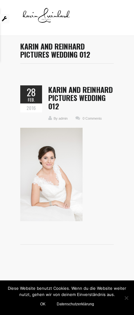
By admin (61, 118)
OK (42, 304)
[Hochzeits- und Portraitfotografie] (46, 17)
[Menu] (111, 17)
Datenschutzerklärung (75, 304)
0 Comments (92, 118)
